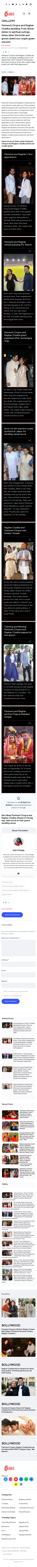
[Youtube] (16, 1479)
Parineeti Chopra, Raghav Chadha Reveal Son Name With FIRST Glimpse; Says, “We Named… (18, 1449)
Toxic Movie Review (9, 1522)
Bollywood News (25, 1499)
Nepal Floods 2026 (9, 1539)
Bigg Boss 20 (24, 1522)
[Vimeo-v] (26, 1479)
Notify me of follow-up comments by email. (16, 991)
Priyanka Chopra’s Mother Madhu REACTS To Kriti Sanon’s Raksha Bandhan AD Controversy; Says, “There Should (26, 1160)
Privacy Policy (25, 1548)
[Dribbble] (16, 1484)
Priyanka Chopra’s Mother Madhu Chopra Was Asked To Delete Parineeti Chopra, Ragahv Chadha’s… (18, 1331)
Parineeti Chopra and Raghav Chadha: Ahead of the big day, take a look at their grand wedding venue (17, 819)
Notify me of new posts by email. (13, 996)
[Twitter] (21, 1479)
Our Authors (7, 1554)
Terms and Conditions (11, 1551)
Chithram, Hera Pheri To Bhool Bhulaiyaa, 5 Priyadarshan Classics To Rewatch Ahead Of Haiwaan (27, 1125)
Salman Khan (23, 1526)
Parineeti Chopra (7, 882)
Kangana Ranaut (25, 1535)
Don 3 (4, 1530)
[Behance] (21, 1484)
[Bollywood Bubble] (9, 14)
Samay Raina (23, 1530)
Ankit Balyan (6, 1535)
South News (23, 1503)
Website (4, 981)
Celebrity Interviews (26, 1508)
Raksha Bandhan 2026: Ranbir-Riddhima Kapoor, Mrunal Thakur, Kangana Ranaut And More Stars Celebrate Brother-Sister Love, (27, 1148)
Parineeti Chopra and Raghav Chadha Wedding (16, 890)
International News (8, 1508)
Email (4, 970)
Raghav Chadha (7, 894)
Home (4, 72)
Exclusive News (7, 1499)
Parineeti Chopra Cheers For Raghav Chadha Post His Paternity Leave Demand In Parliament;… (18, 1410)
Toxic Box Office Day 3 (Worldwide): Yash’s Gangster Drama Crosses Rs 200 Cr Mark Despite (27, 1114)
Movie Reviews (24, 1512)
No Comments (23, 48)
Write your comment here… (11, 938)
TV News (5, 1503)
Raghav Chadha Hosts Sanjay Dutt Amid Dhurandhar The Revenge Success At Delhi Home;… (18, 1371)
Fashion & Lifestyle (8, 1512)
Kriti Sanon (5, 1526)
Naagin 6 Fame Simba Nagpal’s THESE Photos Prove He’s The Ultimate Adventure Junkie (23, 1271)
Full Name (5, 960)
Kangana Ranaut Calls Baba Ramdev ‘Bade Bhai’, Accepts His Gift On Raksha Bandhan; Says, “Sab (27, 1136)
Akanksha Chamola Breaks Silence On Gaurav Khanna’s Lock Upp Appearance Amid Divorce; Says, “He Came (27, 1173)
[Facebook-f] (6, 1479)
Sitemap (23, 1551)
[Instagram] (11, 1479)
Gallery (10, 72)
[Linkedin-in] (31, 1479)
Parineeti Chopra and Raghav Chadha (13, 886)
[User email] (18, 873)
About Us (5, 1548)
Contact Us (14, 1548)
